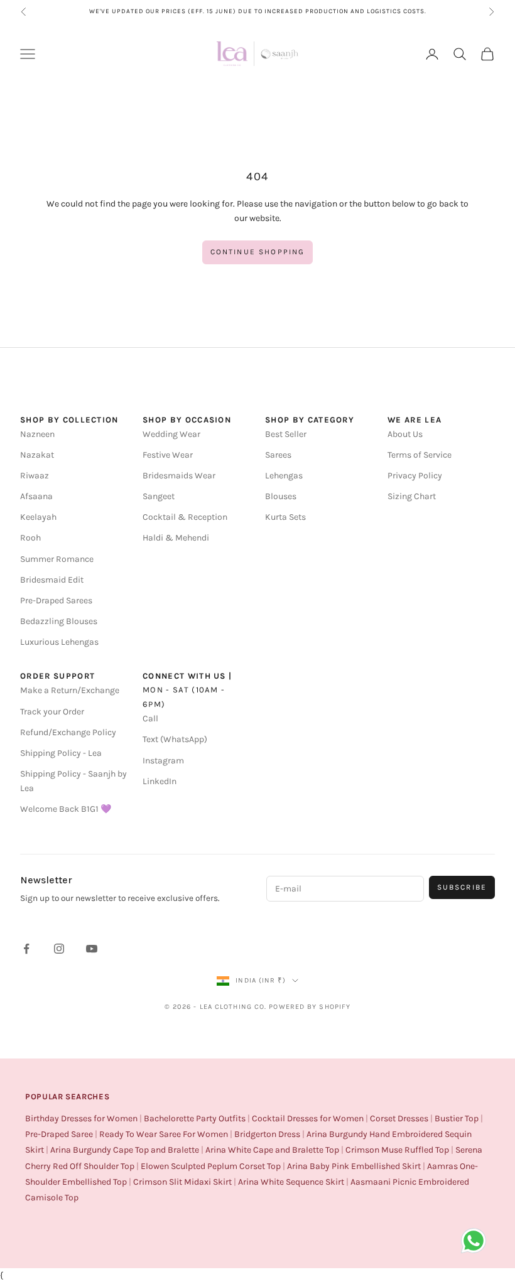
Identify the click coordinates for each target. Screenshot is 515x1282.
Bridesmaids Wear (179, 475)
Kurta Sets (285, 517)
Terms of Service (420, 455)
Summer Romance (57, 559)
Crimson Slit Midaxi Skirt (182, 1182)
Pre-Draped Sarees (56, 600)
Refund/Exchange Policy (68, 732)
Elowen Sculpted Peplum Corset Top (211, 1166)
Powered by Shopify (309, 1007)
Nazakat (37, 455)
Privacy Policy (415, 475)
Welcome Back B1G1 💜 (65, 809)
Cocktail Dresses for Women (308, 1118)
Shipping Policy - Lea (61, 753)
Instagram (163, 760)
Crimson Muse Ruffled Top (397, 1150)
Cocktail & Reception (185, 517)
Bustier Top (457, 1118)
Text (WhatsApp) (175, 739)
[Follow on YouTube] (91, 948)
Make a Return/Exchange (69, 690)
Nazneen (37, 434)
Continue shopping (257, 251)
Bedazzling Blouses (58, 621)
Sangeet (159, 496)
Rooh (30, 537)
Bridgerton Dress (267, 1134)
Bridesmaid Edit (52, 579)
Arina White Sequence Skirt (291, 1182)
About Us (405, 434)
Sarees (278, 455)
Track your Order (52, 711)
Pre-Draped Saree (59, 1134)
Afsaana (36, 496)
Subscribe (462, 887)
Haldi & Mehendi (176, 537)
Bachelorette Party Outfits (195, 1118)
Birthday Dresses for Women (81, 1118)
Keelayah (38, 517)
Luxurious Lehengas (59, 642)
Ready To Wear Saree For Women (163, 1134)
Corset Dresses (399, 1118)
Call (150, 718)
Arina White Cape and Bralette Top (272, 1150)
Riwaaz (34, 475)
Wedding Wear (171, 434)
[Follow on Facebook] (26, 948)
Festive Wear (168, 455)
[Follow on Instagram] (59, 948)
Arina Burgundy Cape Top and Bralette (124, 1150)
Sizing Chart (412, 496)
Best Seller (285, 434)
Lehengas (284, 475)
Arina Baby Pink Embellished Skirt (354, 1166)
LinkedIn (159, 781)
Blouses (280, 496)
